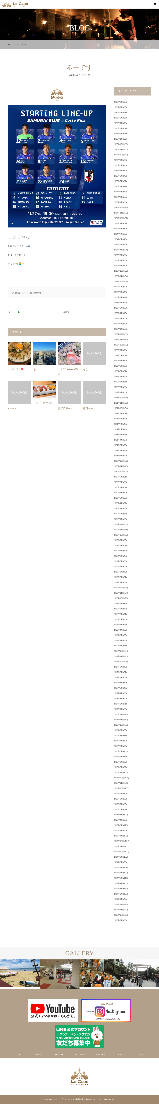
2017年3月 (118, 698)
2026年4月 (118, 123)
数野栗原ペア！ (66, 408)
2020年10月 (119, 471)
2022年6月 (118, 366)
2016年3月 (118, 762)
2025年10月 (119, 155)
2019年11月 (119, 530)
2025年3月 (118, 192)
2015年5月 (118, 815)
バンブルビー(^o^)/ (43, 402)
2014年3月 (118, 889)
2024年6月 (118, 239)
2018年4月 (118, 630)
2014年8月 (118, 862)
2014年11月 (119, 846)
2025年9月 (118, 160)
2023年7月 (118, 297)
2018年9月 (118, 603)
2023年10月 (119, 281)
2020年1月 (118, 519)
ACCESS (79, 1054)
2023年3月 (118, 318)
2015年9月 (118, 794)
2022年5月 (118, 371)
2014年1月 (118, 899)
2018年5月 (118, 625)
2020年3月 (118, 508)
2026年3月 (118, 128)
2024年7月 (118, 234)
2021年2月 (118, 450)
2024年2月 (118, 260)
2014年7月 (118, 867)
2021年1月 (118, 456)
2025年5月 (118, 181)
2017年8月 (118, 672)
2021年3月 (118, 445)
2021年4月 (118, 440)
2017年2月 (118, 704)
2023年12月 (119, 271)
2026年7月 (118, 107)
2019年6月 (118, 556)
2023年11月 (119, 276)
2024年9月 (118, 223)
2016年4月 (118, 757)
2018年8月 (118, 609)
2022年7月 (118, 361)
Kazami (12, 408)
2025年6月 (118, 176)
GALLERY (100, 1054)
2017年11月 (119, 656)
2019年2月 (118, 577)
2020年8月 (118, 482)
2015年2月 (118, 830)
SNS (141, 1054)
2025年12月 (119, 144)
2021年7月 (118, 424)
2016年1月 (118, 772)
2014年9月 (118, 857)
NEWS (38, 1054)
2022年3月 (118, 382)
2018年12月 (119, 588)
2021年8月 (118, 419)
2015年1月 (118, 836)
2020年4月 (118, 503)
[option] (20, 973)
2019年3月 (118, 572)
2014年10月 (119, 852)
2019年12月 (119, 524)
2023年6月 (118, 303)
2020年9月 (118, 477)
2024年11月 (119, 213)
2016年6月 (118, 746)
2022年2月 (118, 387)
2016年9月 (118, 730)
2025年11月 (119, 149)
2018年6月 (118, 619)
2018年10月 (119, 598)
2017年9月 (118, 667)
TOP (17, 1054)
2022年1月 (118, 392)
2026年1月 (118, 139)
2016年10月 (119, 725)
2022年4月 (118, 376)
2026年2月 (118, 134)
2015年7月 (118, 804)
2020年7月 (118, 487)
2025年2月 (118, 197)
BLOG (121, 1054)
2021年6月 (118, 429)
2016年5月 (118, 751)
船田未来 (88, 408)
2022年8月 (118, 355)
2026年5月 (118, 118)
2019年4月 (118, 567)
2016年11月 (119, 720)
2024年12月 (119, 208)
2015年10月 (119, 788)
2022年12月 (119, 334)
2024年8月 (118, 229)
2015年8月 (118, 799)
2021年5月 (118, 435)
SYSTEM (58, 1054)
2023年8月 (118, 292)
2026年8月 (118, 102)
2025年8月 (118, 165)
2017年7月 (118, 677)
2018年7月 (118, 614)
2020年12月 (119, 461)
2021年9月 (118, 413)
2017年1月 (118, 709)
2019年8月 (118, 545)
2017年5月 (118, 688)
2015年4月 (118, 820)
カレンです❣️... (16, 369)
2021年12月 (119, 398)
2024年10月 (119, 218)
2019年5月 (118, 561)
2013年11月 (119, 910)
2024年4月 (118, 250)
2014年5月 (118, 878)
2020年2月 (118, 514)
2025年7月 (118, 171)
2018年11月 (119, 593)
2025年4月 (118, 186)
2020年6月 (118, 493)
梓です (67, 312)
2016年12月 (119, 714)
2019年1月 (118, 582)
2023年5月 (118, 308)
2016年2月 (118, 767)
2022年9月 (118, 350)
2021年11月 (119, 403)
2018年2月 (118, 640)
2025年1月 (118, 202)
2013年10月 (119, 915)
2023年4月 (118, 313)
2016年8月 (118, 735)
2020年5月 (118, 498)
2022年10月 (119, 345)
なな (85, 369)
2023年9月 (118, 287)
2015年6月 (118, 809)
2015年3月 (118, 825)
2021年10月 (119, 408)
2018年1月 (118, 646)
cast (57, 100)
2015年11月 (119, 783)
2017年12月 (119, 651)
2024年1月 (118, 266)
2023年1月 (118, 329)
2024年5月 (118, 244)
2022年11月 (119, 339)
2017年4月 (118, 693)
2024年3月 (118, 255)
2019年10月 (119, 535)
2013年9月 (118, 920)
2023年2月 (118, 324)
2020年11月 (119, 466)
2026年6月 (118, 112)
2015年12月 (119, 778)
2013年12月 (119, 904)
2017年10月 (119, 662)
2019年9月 (118, 540)
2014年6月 (118, 873)
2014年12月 (119, 841)
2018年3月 (118, 635)
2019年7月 (118, 551)
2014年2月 (118, 894)
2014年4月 (118, 883)
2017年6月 (118, 683)
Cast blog (86, 75)
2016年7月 (118, 741)
